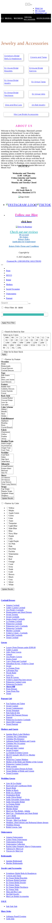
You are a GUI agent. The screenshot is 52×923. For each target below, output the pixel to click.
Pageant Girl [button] (6, 698)
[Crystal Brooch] (6, 427)
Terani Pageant (12, 724)
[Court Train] (6, 450)
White (11, 585)
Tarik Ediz (10, 919)
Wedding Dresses (13, 825)
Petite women (11, 766)
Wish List (39, 8)
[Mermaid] (7, 471)
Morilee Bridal (12, 809)
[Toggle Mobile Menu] (2, 264)
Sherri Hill (10, 686)
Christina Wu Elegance (15, 739)
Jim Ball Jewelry (38, 104)
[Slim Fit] (7, 473)
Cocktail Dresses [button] (8, 600)
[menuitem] (41, 8)
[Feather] (5, 437)
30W (19, 345)
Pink (10, 546)
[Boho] (8, 378)
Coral (11, 564)
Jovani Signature (12, 710)
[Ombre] (4, 416)
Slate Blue (13, 528)
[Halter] (7, 457)
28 (37, 340)
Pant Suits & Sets (13, 713)
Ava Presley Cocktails (15, 610)
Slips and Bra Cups (13, 104)
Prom (8, 271)
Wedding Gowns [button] (8, 778)
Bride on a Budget (13, 793)
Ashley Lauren (12, 650)
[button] (8, 18)
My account (24, 235)
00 (13, 337)
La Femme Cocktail (14, 621)
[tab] (26, 600)
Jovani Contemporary (14, 708)
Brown (11, 574)
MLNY (9, 757)
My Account (40, 11)
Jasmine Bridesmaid (14, 861)
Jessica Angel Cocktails (15, 619)
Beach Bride (11, 788)
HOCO (9, 275)
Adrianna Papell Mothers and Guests (20, 741)
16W (14, 343)
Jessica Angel (11, 659)
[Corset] (9, 393)
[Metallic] (4, 412)
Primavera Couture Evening (17, 764)
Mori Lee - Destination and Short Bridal (22, 813)
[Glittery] (4, 409)
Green (11, 516)
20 (17, 340)
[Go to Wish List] (29, 4)
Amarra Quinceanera (14, 837)
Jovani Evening (12, 750)
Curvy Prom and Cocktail (16, 661)
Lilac (11, 539)
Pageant (9, 298)
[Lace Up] (7, 402)
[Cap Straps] (7, 489)
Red (10, 559)
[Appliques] (6, 421)
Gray (11, 579)
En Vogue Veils (38, 94)
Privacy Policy (24, 239)
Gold (11, 572)
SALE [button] (3, 901)
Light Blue (13, 526)
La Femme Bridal (13, 804)
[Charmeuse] (5, 432)
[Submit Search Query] (29, 303)
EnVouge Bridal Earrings (36, 69)
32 (47, 340)
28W (12, 345)
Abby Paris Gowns (13, 652)
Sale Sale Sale (11, 906)
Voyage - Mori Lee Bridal (16, 820)
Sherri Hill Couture (13, 722)
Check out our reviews (24, 232)
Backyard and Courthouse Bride (19, 786)
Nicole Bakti (11, 673)
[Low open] (7, 405)
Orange (12, 562)
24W (42, 343)
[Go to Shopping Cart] (26, 4)
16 (7, 340)
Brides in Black (12, 790)
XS (39, 345)
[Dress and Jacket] (8, 380)
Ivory (11, 567)
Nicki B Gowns (12, 677)
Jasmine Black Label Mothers (18, 734)
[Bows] (6, 425)
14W (7, 343)
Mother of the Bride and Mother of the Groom (24, 762)
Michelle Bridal (12, 806)
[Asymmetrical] (6, 446)
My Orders (23, 237)
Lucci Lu (9, 675)
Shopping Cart (41, 13)
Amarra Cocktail (12, 605)
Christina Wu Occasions (15, 743)
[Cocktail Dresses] (11, 371)
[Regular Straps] (7, 491)
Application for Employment (23, 242)
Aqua (11, 521)
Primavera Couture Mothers (17, 759)
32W (26, 345)
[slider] (46, 314)
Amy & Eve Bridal (13, 783)
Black (11, 577)
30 (42, 340)
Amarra (9, 654)
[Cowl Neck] (7, 455)
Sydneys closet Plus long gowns (19, 680)
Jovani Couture (12, 706)
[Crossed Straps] (7, 400)
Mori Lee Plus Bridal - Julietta (18, 811)
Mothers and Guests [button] (9, 729)
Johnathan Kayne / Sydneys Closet (20, 663)
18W (21, 343)
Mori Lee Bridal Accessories (26, 114)
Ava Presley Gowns (14, 657)
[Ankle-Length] (6, 444)
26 (32, 340)
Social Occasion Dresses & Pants (19, 769)
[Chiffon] (5, 434)
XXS (33, 345)
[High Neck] (7, 459)
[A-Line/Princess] (7, 466)
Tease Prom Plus (12, 691)
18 (12, 340)
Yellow (11, 508)
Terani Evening (12, 773)
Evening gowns (12, 746)
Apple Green (14, 513)
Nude (11, 569)
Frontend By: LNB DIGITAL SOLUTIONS (24, 261)
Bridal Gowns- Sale (14, 827)
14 (48, 337)
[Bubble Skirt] (9, 387)
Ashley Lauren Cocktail (15, 608)
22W (35, 343)
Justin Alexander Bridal (15, 802)
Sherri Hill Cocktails (14, 635)
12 (43, 337)
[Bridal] (11, 364)
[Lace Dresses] (8, 382)
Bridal (8, 280)
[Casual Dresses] (11, 368)
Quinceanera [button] (6, 832)
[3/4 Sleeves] (8, 480)
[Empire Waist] (7, 469)
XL (13, 348)
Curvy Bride (11, 816)
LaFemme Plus (12, 670)
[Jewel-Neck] (7, 461)
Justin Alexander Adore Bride (18, 799)
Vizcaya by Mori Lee (14, 851)
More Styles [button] (6, 911)
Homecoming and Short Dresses (19, 612)
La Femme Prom (12, 668)
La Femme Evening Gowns (17, 753)
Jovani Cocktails (12, 617)
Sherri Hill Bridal (13, 818)
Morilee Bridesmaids (14, 863)
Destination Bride (13, 795)
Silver (11, 582)
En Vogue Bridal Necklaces (11, 94)
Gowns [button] (4, 642)
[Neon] (4, 414)
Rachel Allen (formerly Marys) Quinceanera (23, 846)
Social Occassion (13, 289)
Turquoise (13, 523)
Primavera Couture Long (16, 682)
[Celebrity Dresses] (9, 389)
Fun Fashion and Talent (15, 703)
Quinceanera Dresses (14, 842)
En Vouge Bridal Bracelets (11, 69)
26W (5, 345)
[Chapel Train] (6, 448)
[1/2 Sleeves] (8, 478)
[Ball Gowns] (8, 375)
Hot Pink (12, 549)
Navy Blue (13, 533)
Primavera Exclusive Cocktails (18, 720)
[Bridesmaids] (11, 366)
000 (7, 337)
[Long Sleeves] (8, 482)
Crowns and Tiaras (38, 57)
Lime (11, 518)
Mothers (9, 284)
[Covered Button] (7, 398)
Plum (11, 556)
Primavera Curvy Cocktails (17, 626)
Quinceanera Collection (15, 844)
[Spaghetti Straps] (7, 493)
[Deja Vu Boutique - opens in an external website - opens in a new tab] (24, 227)
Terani (8, 693)
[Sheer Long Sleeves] (8, 484)
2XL (19, 348)
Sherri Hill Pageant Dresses (17, 715)
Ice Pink (12, 544)
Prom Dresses (11, 689)
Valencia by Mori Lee (14, 849)
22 (22, 340)
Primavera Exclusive (14, 684)
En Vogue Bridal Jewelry (11, 82)
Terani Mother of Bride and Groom (20, 771)
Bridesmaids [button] (6, 856)
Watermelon (13, 554)
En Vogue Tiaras (38, 81)
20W (28, 343)
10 (38, 337)
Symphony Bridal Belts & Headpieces (13, 57)
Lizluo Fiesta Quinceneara (16, 839)
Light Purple (14, 541)
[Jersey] (5, 439)
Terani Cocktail (12, 637)
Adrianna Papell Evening (16, 916)
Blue (10, 531)
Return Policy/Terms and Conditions (24, 246)
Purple (11, 536)
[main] (26, 70)
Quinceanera (11, 294)
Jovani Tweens (12, 614)
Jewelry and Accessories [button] (11, 868)
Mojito (11, 510)
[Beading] (6, 423)
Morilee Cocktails (13, 631)
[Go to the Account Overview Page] (31, 4)
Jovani (8, 666)
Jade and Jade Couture (15, 748)
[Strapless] (7, 496)
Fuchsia (12, 551)
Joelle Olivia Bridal (13, 797)
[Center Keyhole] (9, 391)
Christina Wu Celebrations (16, 736)
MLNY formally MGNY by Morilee (20, 755)
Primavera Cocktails (14, 624)
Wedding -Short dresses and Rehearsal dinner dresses (27, 822)
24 (27, 340)
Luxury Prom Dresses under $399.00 (21, 647)
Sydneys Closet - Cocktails (17, 633)
